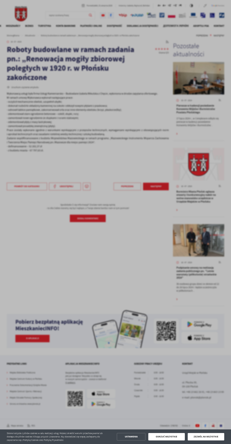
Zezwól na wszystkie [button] (206, 436)
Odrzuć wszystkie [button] (166, 436)
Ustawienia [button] (131, 436)
